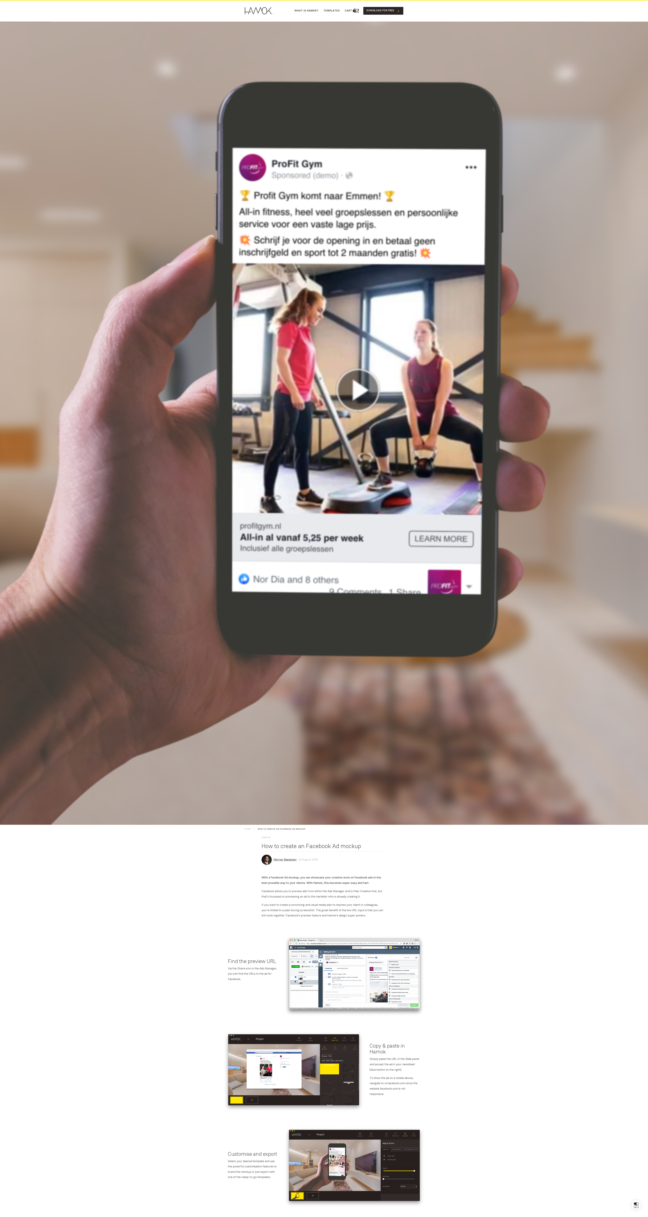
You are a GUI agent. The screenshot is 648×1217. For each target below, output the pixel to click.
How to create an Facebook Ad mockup (281, 829)
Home (248, 829)
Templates (331, 10)
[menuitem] (306, 11)
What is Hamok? (306, 10)
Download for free (380, 10)
